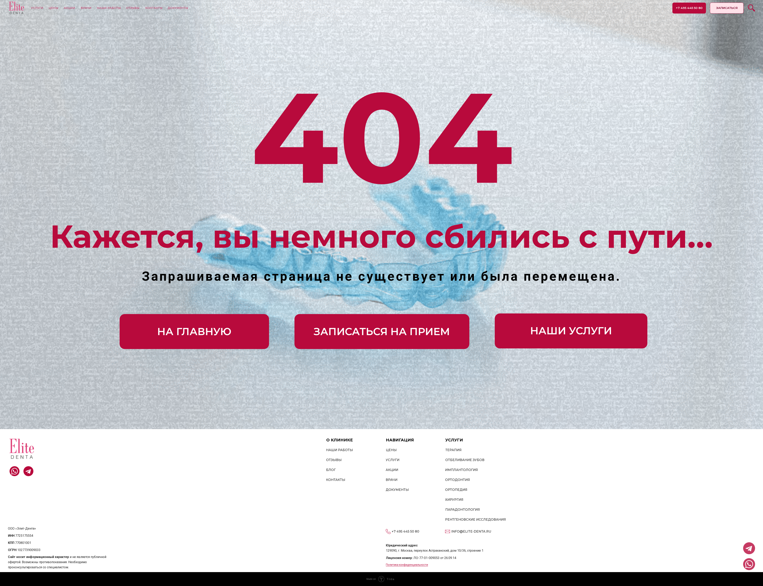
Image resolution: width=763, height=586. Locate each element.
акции (69, 8)
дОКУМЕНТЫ (178, 8)
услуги (37, 8)
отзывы (132, 8)
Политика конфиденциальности (407, 564)
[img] (16, 8)
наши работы (109, 8)
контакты (154, 8)
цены (53, 8)
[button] (727, 8)
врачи (86, 8)
